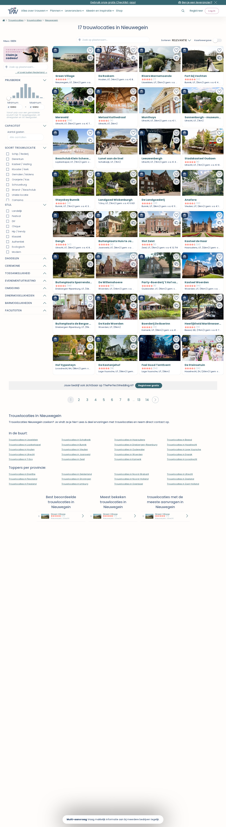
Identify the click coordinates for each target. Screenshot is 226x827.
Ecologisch (18, 246)
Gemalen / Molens (23, 174)
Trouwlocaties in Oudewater (129, 449)
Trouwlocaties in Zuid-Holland (183, 483)
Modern (16, 252)
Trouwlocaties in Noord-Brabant (131, 474)
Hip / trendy (18, 231)
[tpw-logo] (13, 11)
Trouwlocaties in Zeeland (180, 478)
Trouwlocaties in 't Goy (21, 459)
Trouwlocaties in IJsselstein (23, 439)
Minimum (12, 102)
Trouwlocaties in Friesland (23, 483)
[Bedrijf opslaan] (90, 50)
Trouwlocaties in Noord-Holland (131, 478)
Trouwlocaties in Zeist (73, 459)
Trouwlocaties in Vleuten (75, 449)
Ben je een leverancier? (197, 2)
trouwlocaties (34, 20)
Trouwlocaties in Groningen (76, 478)
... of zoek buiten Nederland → (31, 72)
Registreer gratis (148, 385)
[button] (155, 399)
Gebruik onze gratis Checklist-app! (113, 2)
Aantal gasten (16, 134)
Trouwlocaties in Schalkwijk (76, 439)
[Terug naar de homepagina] (3, 20)
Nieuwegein (51, 20)
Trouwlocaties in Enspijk (179, 454)
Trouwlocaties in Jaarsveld (76, 454)
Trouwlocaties (15, 20)
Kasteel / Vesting (22, 164)
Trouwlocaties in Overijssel (128, 483)
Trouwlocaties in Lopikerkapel (25, 444)
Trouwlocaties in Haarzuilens (129, 439)
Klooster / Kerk (20, 169)
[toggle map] (218, 40)
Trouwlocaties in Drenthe (22, 474)
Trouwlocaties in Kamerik (127, 459)
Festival (16, 216)
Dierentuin (18, 159)
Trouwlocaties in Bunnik (74, 444)
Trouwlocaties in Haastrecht (182, 444)
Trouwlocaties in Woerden (128, 454)
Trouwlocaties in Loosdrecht (182, 459)
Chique (16, 226)
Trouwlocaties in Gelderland (77, 474)
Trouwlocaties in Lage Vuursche (184, 449)
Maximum (35, 102)
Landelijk (17, 211)
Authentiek (18, 241)
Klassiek (16, 236)
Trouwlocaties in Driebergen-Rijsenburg (135, 444)
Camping (17, 200)
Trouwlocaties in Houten (22, 449)
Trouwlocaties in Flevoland (23, 478)
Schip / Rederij (20, 154)
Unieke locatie (20, 195)
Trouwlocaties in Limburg (75, 483)
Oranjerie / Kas (20, 179)
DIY (13, 221)
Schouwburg (19, 184)
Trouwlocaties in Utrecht (22, 454)
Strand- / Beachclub (24, 189)
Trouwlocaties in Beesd (179, 439)
